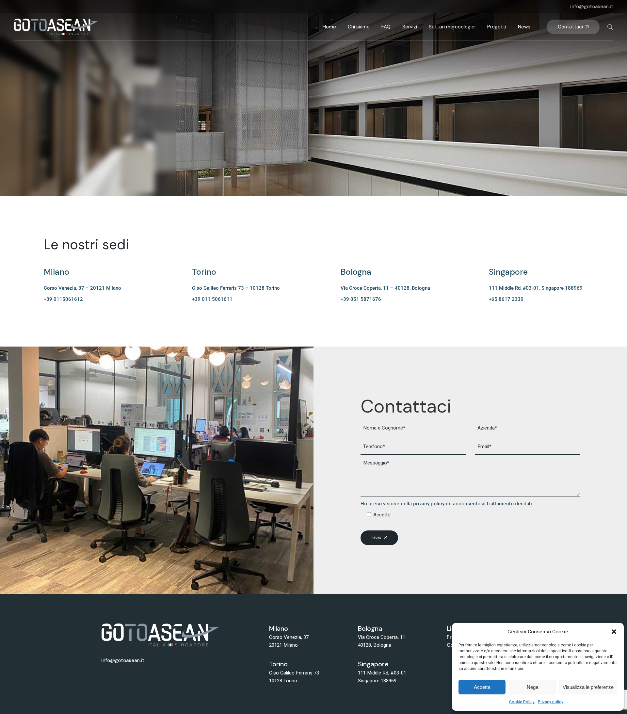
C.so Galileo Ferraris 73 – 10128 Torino (236, 288)
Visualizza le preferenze (588, 687)
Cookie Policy (522, 702)
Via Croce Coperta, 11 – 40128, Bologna (385, 288)
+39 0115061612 (63, 299)
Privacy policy (550, 702)
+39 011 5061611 (212, 299)
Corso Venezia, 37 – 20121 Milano (82, 288)
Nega (532, 687)
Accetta (482, 687)
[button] (614, 631)
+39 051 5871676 (361, 299)
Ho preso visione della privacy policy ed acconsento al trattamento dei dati (446, 503)
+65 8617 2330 (506, 299)
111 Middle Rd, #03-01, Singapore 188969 (536, 288)
